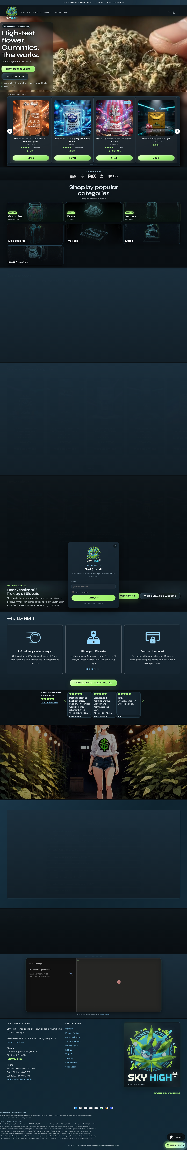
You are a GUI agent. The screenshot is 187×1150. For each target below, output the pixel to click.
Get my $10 (93, 598)
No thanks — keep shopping (93, 603)
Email (73, 581)
